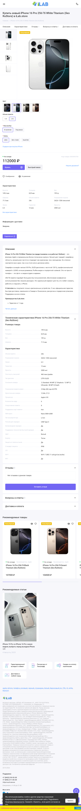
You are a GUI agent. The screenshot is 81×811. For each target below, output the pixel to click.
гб (67, 688)
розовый (24, 688)
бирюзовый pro (56, 688)
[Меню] (4, 4)
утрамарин (39, 688)
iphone (10, 688)
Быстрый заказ (34, 167)
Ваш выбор (7, 126)
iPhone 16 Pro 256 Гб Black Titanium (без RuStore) (17, 566)
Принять (71, 801)
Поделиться (8, 236)
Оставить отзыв (40, 487)
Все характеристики (10, 212)
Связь (6, 136)
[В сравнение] (31, 523)
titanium (6, 691)
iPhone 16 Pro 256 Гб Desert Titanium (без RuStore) (55, 566)
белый (46, 688)
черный (31, 688)
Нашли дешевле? (72, 166)
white (71, 688)
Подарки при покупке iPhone (12, 146)
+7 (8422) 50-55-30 (10, 777)
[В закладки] (35, 523)
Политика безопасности (14, 802)
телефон (16, 688)
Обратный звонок (9, 782)
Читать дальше (11, 309)
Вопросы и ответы (51, 27)
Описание (6, 27)
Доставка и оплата (70, 27)
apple (5, 688)
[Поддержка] (77, 4)
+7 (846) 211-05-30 (10, 780)
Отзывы (35, 27)
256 (64, 688)
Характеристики (20, 27)
